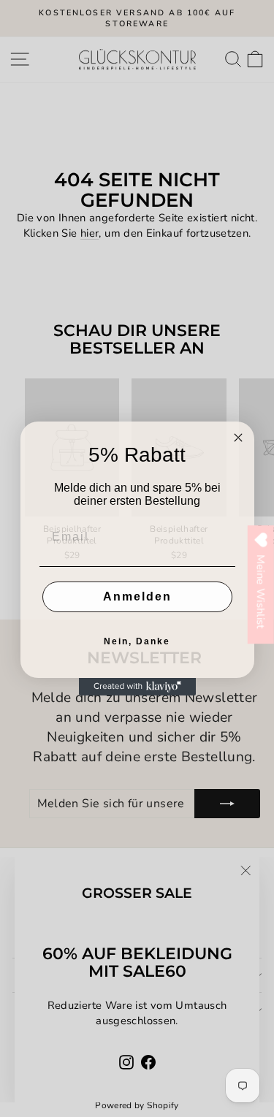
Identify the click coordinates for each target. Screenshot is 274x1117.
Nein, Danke (137, 641)
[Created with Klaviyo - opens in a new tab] (137, 686)
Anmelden (137, 596)
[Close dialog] (238, 437)
